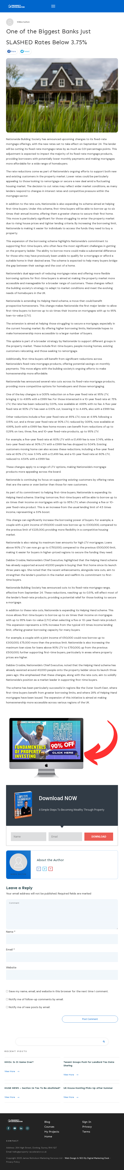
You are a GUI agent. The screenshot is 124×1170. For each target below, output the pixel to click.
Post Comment (90, 1019)
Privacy (87, 1126)
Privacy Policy (13, 1161)
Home (48, 1136)
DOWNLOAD (98, 836)
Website (11, 967)
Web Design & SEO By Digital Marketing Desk (87, 1158)
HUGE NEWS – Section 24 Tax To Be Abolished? (32, 1093)
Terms (86, 1131)
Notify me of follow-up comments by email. (36, 999)
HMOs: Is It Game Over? (32, 1068)
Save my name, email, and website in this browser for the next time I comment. (58, 991)
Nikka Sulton (18, 874)
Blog (47, 1122)
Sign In (86, 1122)
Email (10, 949)
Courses (49, 1126)
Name (10, 932)
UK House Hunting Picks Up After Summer (91, 1093)
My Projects (51, 1131)
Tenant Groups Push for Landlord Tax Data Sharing (91, 1068)
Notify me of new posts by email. (29, 1007)
